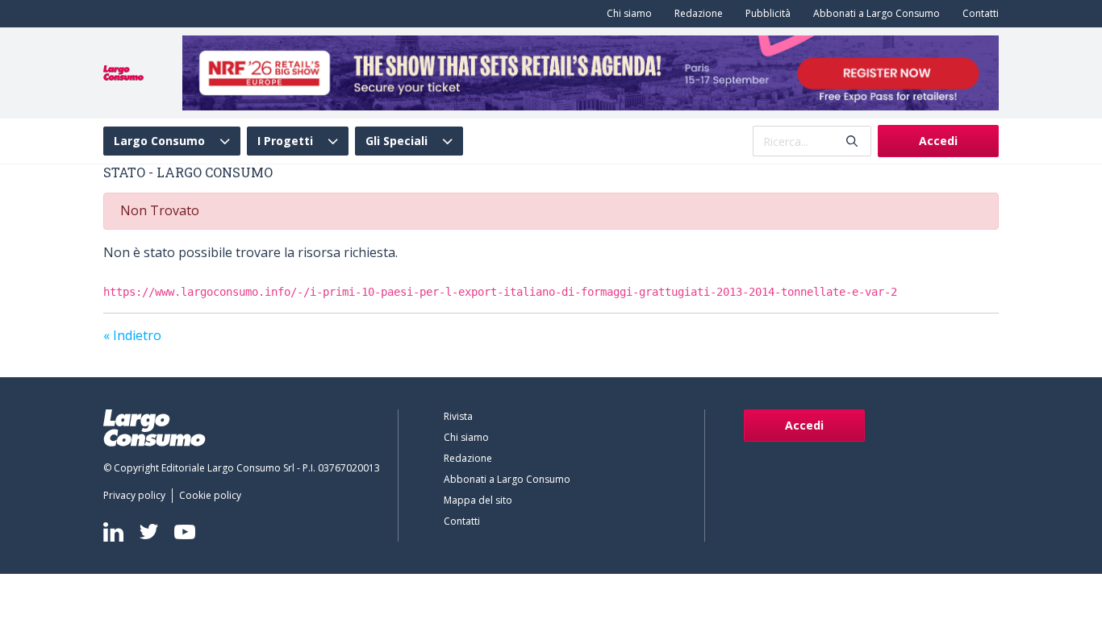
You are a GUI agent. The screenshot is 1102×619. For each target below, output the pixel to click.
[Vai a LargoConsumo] (123, 72)
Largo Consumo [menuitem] (159, 141)
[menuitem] (626, 13)
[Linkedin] (113, 532)
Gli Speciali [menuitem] (396, 141)
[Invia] (852, 141)
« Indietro (132, 335)
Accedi (938, 140)
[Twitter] (149, 531)
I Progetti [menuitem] (285, 141)
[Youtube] (184, 531)
